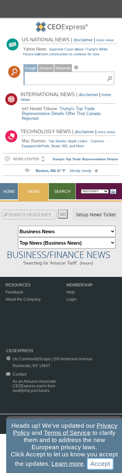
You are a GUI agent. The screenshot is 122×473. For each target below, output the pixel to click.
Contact (19, 374)
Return (86, 263)
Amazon (45, 68)
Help (70, 292)
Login (71, 299)
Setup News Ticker (96, 214)
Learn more (67, 463)
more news (105, 40)
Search (62, 191)
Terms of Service (67, 432)
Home (9, 191)
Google (30, 68)
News (33, 191)
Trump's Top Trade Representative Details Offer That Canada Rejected (61, 113)
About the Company (23, 299)
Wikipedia (63, 68)
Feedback (14, 292)
